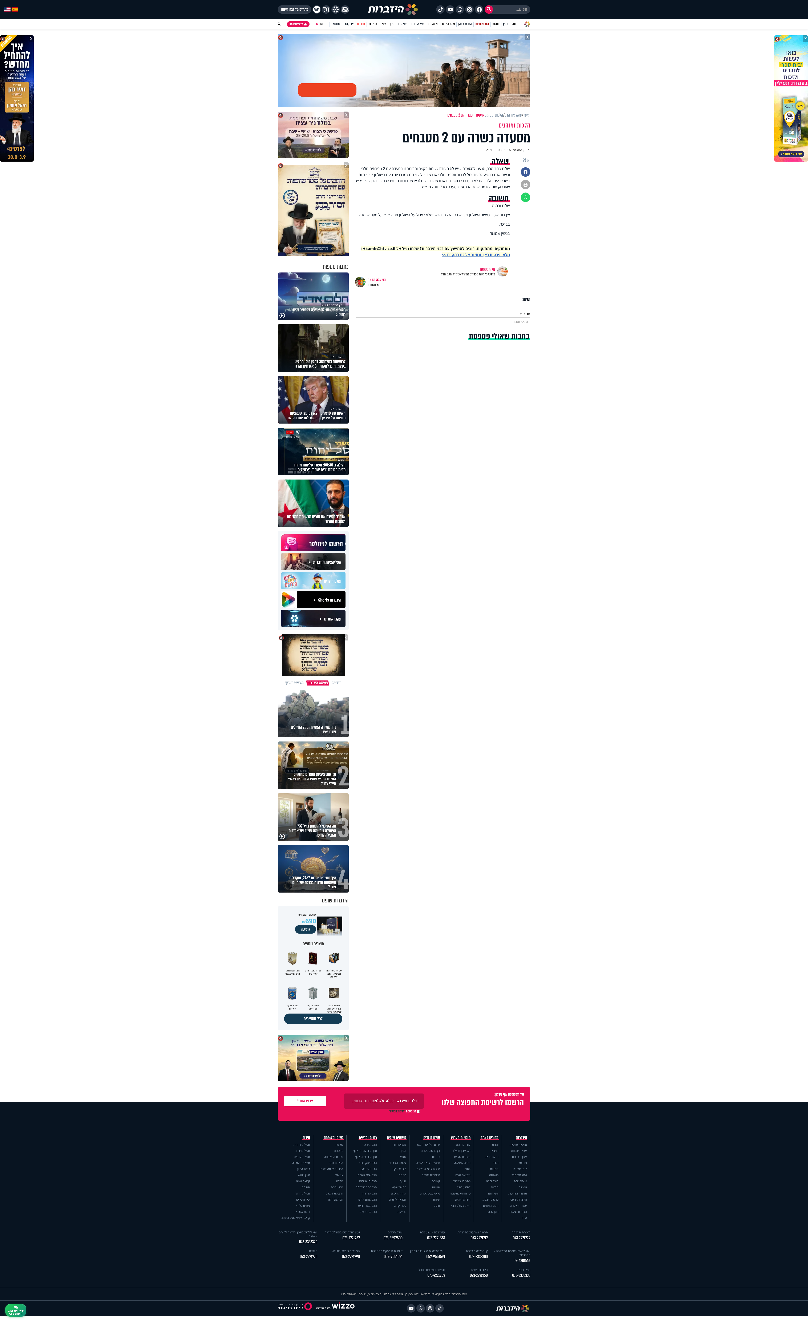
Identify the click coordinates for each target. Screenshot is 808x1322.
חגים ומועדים (490, 1206)
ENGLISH (336, 24)
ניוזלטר (523, 1163)
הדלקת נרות (336, 1163)
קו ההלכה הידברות (477, 1251)
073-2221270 (308, 1257)
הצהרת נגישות (518, 1212)
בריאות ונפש (399, 1187)
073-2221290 (351, 1257)
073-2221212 (479, 1238)
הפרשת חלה (335, 1199)
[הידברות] (393, 9)
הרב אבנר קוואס (367, 1206)
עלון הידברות (519, 1157)
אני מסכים (402, 1111)
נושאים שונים (396, 1137)
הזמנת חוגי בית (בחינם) (346, 1251)
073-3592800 (393, 1238)
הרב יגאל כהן (369, 1169)
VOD (514, 24)
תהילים (306, 1187)
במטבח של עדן (461, 1157)
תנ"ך (403, 1151)
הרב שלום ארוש (367, 1199)
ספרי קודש (400, 1206)
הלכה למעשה (462, 1163)
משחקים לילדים (431, 1175)
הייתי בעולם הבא (460, 1206)
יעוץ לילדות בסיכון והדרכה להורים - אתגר (298, 1234)
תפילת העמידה (301, 1163)
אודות (524, 1218)
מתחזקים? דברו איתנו (294, 9)
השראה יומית (462, 1199)
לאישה (339, 1145)
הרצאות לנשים (334, 1193)
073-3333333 (521, 1275)
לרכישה (305, 929)
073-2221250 (479, 1275)
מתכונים (338, 1151)
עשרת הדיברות (397, 1163)
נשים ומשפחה (333, 1137)
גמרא (403, 1157)
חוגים (437, 1206)
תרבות (494, 1187)
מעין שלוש (304, 1175)
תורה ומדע (492, 1181)
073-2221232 (351, 1238)
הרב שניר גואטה (367, 1175)
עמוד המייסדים (518, 1206)
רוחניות (494, 1169)
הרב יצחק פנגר (368, 1163)
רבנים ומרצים (368, 1137)
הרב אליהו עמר (368, 1212)
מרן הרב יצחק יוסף (366, 1157)
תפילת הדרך (302, 1193)
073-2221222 (521, 1238)
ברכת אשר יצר (301, 1212)
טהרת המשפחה (333, 1157)
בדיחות (436, 1157)
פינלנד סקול (399, 1169)
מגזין (505, 24)
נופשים (523, 1187)
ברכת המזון (303, 1169)
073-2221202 (436, 1275)
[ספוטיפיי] (316, 9)
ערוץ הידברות (519, 1151)
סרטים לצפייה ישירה (428, 1163)
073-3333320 (308, 1242)
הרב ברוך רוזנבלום (366, 1187)
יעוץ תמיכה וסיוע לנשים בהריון (427, 1251)
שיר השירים (303, 1199)
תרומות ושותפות (517, 1193)
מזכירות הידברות (521, 1232)
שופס (383, 24)
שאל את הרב (417, 24)
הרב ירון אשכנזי (368, 1181)
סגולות (402, 1175)
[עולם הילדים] (345, 9)
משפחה (493, 1175)
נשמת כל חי (303, 1206)
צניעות (339, 1175)
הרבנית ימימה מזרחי (331, 1169)
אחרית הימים (398, 1193)
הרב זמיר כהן (465, 24)
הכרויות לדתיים (397, 1199)
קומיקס (436, 1181)
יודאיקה (401, 1212)
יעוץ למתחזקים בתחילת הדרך (342, 1232)
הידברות (521, 1137)
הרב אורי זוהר (369, 1193)
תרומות (361, 24)
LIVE (321, 24)
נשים (495, 1163)
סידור (306, 1137)
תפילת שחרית (302, 1145)
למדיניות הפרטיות (397, 1111)
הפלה (339, 1181)
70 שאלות (433, 24)
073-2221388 (436, 1238)
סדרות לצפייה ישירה (428, 1169)
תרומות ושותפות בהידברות (472, 1232)
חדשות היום (491, 1157)
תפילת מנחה (302, 1151)
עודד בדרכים (463, 1145)
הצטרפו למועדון (296, 24)
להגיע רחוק (463, 1187)
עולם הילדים (448, 24)
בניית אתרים (323, 1308)
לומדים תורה (399, 1145)
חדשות (496, 24)
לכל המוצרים (313, 1019)
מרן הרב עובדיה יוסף (365, 1151)
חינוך (403, 1181)
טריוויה (436, 1187)
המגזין (495, 1151)
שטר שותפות (482, 24)
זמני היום (402, 24)
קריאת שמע (303, 1181)
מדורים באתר (489, 1137)
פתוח (467, 1169)
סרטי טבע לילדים (430, 1193)
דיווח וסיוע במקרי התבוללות (387, 1251)
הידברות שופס (518, 1199)
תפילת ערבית (302, 1157)
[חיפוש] (489, 9)
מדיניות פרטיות (518, 1145)
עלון (392, 24)
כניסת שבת (520, 1181)
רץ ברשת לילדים (430, 1151)
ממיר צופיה (523, 1270)
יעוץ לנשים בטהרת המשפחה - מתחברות (512, 1253)
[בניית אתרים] (343, 1308)
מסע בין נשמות (461, 1181)
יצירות (436, 1199)
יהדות (495, 1145)
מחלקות (372, 24)
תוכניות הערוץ (461, 1137)
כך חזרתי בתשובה (460, 1193)
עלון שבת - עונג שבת (432, 1232)
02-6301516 (522, 1261)
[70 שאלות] (326, 9)
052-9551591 (435, 1257)
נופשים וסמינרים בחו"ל (432, 1270)
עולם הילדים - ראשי (428, 1145)
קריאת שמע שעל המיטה (295, 1218)
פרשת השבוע (490, 1199)
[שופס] (335, 9)
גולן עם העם (462, 1175)
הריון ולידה (337, 1187)
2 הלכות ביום (519, 1169)
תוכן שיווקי (492, 1212)
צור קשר (349, 24)
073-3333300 (478, 1257)
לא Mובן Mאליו (461, 1151)
